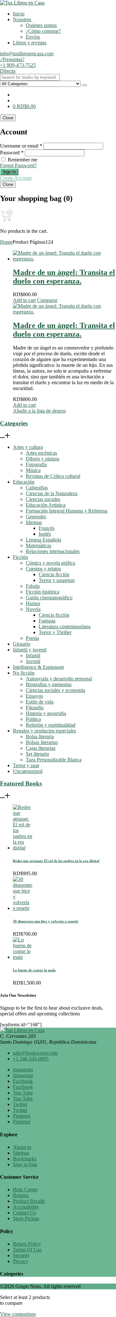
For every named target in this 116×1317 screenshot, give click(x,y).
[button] (24, 106)
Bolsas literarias (42, 742)
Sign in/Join (25, 1164)
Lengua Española (43, 539)
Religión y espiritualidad (50, 725)
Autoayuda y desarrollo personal (59, 678)
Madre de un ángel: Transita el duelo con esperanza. (64, 276)
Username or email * (21, 146)
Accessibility (26, 1207)
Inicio (18, 13)
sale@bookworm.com (35, 1053)
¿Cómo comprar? (43, 31)
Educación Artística (45, 505)
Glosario (21, 644)
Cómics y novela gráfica (50, 563)
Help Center (25, 1189)
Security (21, 1255)
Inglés (45, 534)
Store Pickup (26, 1218)
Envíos (33, 37)
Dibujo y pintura (42, 458)
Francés (46, 528)
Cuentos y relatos (43, 568)
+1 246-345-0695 (31, 1058)
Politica (33, 719)
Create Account (16, 178)
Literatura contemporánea (65, 626)
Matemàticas (38, 545)
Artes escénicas (41, 453)
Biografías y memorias (49, 684)
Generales (36, 516)
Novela (33, 609)
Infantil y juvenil (29, 649)
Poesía (32, 638)
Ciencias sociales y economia (55, 690)
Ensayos (34, 696)
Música (33, 470)
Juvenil (33, 661)
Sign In (9, 171)
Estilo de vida (39, 701)
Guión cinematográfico (49, 597)
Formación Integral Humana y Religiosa (66, 510)
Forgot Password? (18, 165)
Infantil (33, 655)
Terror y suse (26, 765)
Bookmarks (24, 1158)
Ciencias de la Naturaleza (51, 493)
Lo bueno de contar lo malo (34, 970)
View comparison (18, 1314)
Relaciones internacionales (53, 551)
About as (22, 1147)
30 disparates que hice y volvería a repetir (45, 921)
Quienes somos (41, 25)
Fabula (33, 586)
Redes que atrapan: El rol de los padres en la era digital (56, 861)
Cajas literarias (40, 748)
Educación (23, 482)
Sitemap (21, 1153)
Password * (12, 152)
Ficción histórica (42, 592)
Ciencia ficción (54, 574)
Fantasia (47, 620)
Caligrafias (37, 487)
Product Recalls (29, 1201)
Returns (21, 1195)
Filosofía (35, 707)
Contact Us (24, 1212)
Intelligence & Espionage (38, 667)
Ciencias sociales (43, 499)
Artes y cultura (28, 447)
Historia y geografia (46, 713)
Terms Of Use (27, 1249)
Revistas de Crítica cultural (53, 476)
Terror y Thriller (55, 632)
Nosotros (22, 19)
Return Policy (27, 1244)
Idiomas (34, 522)
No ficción (23, 673)
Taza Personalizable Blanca (54, 759)
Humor (33, 603)
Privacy (20, 1261)
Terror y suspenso (57, 580)
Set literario (37, 754)
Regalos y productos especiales (44, 730)
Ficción (20, 557)
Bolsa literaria (40, 736)
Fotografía (36, 464)
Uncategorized (28, 771)
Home (6, 242)
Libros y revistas (29, 42)
